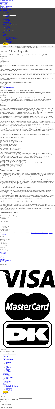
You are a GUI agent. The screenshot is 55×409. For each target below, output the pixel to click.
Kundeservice (3, 252)
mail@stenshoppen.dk (8, 87)
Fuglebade (9, 39)
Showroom (3, 253)
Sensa (7, 15)
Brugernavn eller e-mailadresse (9, 399)
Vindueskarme (7, 33)
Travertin (8, 19)
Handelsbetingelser (5, 260)
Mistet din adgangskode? (7, 407)
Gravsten (5, 8)
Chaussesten (9, 28)
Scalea (7, 16)
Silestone (8, 13)
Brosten (8, 27)
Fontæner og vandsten (12, 38)
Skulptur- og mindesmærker (8, 257)
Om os (1, 256)
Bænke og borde (10, 37)
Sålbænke (5, 34)
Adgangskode (4, 401)
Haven (4, 35)
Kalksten (8, 23)
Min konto (3, 255)
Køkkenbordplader (8, 11)
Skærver (8, 30)
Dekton (8, 12)
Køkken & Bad (7, 9)
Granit (7, 22)
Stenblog (2, 259)
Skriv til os (2, 247)
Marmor (8, 20)
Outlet (6, 43)
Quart (7, 18)
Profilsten (5, 24)
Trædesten (9, 42)
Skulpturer (9, 41)
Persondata (3, 262)
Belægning (6, 26)
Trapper (5, 31)
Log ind (9, 404)
